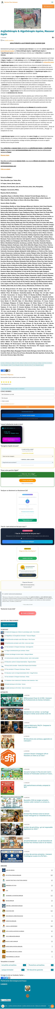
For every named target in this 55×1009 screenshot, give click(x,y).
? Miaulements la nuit (22, 513)
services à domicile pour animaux (8, 362)
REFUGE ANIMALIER (29, 900)
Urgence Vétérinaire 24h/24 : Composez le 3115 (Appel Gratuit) (37, 726)
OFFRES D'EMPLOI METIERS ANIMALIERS (29, 946)
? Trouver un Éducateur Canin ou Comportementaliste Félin (27, 520)
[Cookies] (2, 1006)
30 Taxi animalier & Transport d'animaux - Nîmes (17, 676)
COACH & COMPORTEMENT (29, 926)
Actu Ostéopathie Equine (38, 365)
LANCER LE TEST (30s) (27, 558)
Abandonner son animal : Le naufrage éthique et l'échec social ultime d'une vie (37, 713)
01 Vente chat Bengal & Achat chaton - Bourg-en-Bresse (19, 654)
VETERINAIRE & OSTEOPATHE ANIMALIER (29, 895)
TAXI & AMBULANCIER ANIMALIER (29, 936)
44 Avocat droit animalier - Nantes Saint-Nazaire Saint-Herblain (20, 665)
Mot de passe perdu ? (10, 403)
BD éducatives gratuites (35, 970)
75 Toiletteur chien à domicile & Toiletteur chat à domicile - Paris (21, 680)
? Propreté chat (21, 515)
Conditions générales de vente (28, 1005)
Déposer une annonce (9, 625)
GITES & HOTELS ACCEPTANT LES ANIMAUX (29, 931)
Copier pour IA (49, 6)
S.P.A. (29, 890)
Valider (27, 407)
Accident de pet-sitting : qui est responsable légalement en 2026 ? (38, 828)
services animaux (19, 362)
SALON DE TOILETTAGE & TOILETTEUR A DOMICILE (29, 880)
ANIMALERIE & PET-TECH (29, 885)
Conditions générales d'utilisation (15, 1005)
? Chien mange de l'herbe (29, 515)
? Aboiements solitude (30, 513)
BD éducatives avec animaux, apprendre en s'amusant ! (38, 740)
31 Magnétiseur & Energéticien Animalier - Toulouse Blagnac (20, 635)
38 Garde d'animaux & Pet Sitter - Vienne (15, 684)
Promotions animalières (36, 965)
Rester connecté (5, 401)
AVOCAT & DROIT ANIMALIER (29, 941)
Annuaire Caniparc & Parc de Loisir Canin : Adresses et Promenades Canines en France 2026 (38, 773)
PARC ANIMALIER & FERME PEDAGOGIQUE (29, 916)
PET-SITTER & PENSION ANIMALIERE (29, 875)
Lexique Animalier (7, 970)
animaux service (27, 362)
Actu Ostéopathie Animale (6, 365)
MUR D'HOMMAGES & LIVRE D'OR (29, 956)
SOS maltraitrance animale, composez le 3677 (37, 786)
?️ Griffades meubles (22, 517)
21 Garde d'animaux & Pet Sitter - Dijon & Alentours (18, 688)
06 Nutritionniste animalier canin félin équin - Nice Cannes (20, 639)
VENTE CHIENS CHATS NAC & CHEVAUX (29, 951)
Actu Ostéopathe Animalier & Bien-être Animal (22, 365)
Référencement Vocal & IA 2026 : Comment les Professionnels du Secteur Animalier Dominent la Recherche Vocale (38, 699)
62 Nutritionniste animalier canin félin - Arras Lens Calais (19, 643)
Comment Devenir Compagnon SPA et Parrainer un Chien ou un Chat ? (36, 754)
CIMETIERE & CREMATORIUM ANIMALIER (29, 905)
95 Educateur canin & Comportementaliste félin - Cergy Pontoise (21, 673)
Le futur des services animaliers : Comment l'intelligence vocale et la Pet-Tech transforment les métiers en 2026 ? (38, 855)
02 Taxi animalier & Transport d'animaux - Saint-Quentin (19, 647)
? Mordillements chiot (29, 517)
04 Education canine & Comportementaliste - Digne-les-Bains (20, 662)
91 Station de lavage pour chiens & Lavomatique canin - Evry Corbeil (22, 632)
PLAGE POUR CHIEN (29, 911)
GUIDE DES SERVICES (29, 870)
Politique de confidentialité (40, 1005)
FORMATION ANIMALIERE (29, 921)
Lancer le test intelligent (27, 541)
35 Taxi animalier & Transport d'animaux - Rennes (17, 669)
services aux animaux (47, 362)
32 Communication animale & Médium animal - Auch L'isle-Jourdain (22, 658)
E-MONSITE (4, 984)
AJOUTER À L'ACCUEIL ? (27, 575)
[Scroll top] (52, 1006)
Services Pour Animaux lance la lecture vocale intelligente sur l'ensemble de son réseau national (37, 815)
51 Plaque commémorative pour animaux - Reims (17, 650)
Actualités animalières (9, 40)
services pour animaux (36, 362)
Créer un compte (3, 403)
